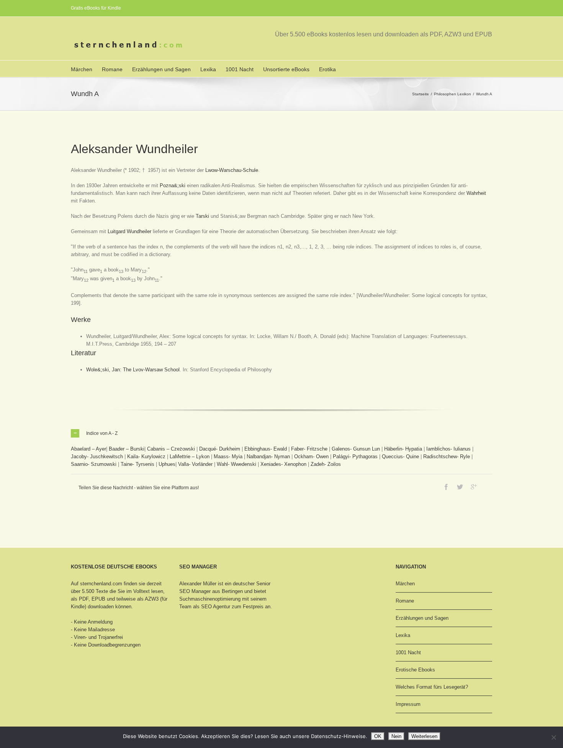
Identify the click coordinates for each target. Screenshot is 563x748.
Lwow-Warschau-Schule (231, 170)
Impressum (408, 704)
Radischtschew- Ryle (446, 456)
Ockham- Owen (311, 456)
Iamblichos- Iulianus (448, 449)
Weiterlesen (424, 736)
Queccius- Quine (400, 456)
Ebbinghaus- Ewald (265, 449)
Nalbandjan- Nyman (268, 456)
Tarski (202, 216)
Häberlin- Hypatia (403, 449)
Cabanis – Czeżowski (171, 449)
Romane (112, 69)
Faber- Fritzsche (309, 449)
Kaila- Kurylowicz (146, 456)
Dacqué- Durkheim (219, 449)
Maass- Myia (228, 456)
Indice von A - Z (102, 433)
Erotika (327, 69)
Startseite (420, 94)
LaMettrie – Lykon (189, 456)
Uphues (167, 464)
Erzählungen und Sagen (161, 69)
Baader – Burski (126, 449)
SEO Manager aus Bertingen (211, 591)
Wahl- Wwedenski (236, 464)
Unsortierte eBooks (286, 69)
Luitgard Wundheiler (129, 231)
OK (377, 736)
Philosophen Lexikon (452, 94)
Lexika (208, 69)
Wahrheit (476, 193)
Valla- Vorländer (195, 464)
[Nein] (553, 737)
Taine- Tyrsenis (137, 464)
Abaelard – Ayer (88, 449)
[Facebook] (446, 487)
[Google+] (474, 487)
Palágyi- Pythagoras (355, 456)
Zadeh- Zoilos (326, 464)
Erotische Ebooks (415, 670)
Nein (396, 736)
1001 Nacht (240, 69)
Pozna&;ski (172, 185)
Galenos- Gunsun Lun (356, 449)
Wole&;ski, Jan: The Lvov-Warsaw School (133, 369)
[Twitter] (460, 487)
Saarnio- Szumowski (93, 464)
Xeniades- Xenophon (283, 464)
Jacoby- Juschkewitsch (97, 456)
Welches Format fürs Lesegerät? (432, 687)
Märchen (81, 69)
